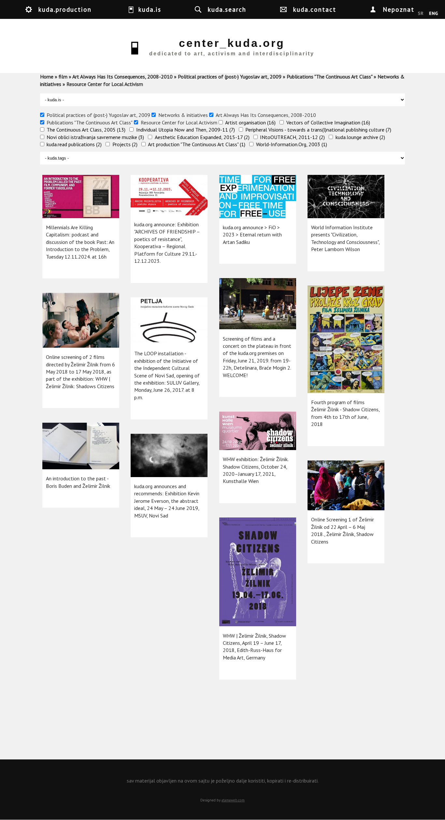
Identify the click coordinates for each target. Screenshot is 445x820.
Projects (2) (124, 144)
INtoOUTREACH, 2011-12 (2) (292, 137)
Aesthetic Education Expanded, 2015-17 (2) (202, 137)
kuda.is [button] (149, 9)
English (433, 13)
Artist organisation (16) (250, 122)
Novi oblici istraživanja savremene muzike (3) (95, 137)
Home (46, 76)
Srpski (420, 13)
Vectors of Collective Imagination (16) (328, 122)
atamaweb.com (233, 800)
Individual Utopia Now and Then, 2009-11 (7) (185, 129)
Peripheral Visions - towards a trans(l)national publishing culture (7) (318, 129)
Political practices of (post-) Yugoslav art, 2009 (229, 76)
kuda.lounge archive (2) (360, 137)
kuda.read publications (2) (74, 144)
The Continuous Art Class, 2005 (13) (86, 129)
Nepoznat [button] (398, 9)
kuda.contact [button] (314, 9)
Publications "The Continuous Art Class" (329, 76)
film (63, 76)
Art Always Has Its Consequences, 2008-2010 (122, 76)
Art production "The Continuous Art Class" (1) (196, 144)
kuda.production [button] (65, 9)
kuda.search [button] (227, 9)
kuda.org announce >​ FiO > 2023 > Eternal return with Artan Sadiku (252, 234)
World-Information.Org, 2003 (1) (291, 144)
